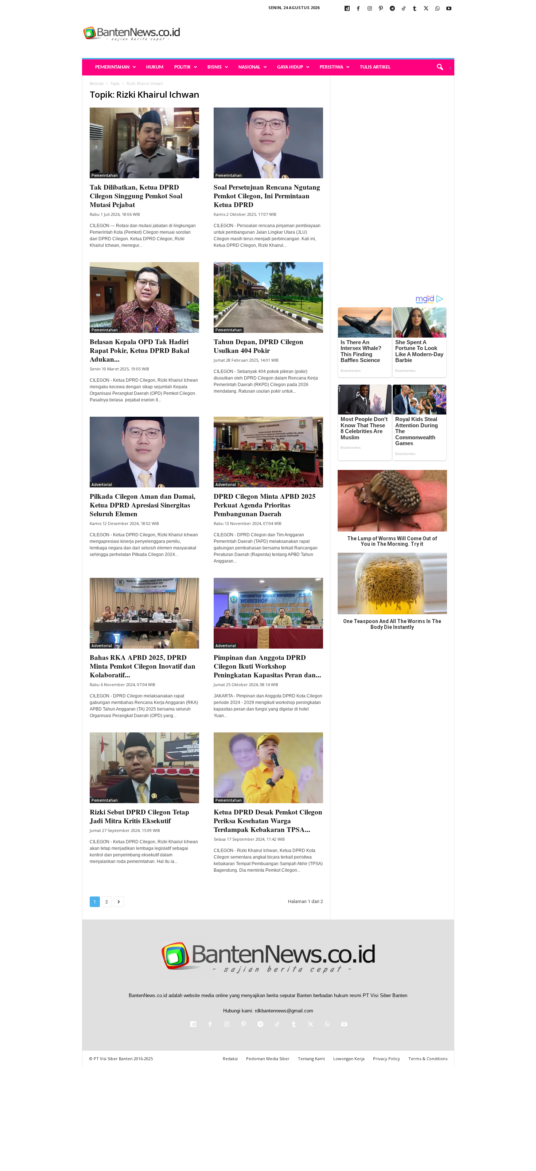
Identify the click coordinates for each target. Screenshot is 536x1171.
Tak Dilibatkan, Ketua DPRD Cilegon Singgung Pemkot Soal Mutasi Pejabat (136, 195)
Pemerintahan (112, 67)
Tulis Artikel (375, 67)
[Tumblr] (415, 9)
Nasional (249, 67)
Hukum (154, 67)
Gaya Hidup (290, 67)
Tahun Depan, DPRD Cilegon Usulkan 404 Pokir (258, 345)
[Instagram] (369, 9)
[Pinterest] (381, 9)
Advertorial (102, 484)
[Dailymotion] (347, 9)
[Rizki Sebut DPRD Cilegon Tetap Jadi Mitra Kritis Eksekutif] (144, 767)
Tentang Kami (311, 1058)
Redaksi (230, 1058)
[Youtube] (448, 9)
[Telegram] (392, 9)
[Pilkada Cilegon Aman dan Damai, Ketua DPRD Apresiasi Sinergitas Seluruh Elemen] (144, 452)
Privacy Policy (386, 1058)
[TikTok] (403, 9)
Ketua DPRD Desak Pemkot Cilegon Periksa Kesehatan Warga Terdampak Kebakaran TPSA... (268, 820)
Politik (182, 67)
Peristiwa (331, 67)
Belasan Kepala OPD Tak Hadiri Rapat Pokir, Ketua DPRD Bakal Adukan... (139, 350)
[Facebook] (358, 9)
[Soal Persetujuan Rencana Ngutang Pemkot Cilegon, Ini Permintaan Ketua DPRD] (268, 143)
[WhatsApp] (437, 9)
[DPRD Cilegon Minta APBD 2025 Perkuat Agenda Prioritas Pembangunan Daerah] (268, 452)
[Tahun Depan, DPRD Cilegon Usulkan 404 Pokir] (268, 297)
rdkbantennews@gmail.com (284, 1011)
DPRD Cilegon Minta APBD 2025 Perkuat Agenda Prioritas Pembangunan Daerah (265, 504)
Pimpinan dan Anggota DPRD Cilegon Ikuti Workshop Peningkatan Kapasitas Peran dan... (267, 666)
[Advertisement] (321, 34)
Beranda (97, 83)
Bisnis (214, 67)
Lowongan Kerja (349, 1058)
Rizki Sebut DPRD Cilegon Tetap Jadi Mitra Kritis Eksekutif (139, 816)
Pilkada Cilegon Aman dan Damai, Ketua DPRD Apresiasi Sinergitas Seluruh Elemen (142, 504)
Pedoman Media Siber (268, 1058)
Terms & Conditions (427, 1058)
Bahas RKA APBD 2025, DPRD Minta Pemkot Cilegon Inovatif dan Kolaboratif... (142, 666)
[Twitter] (426, 9)
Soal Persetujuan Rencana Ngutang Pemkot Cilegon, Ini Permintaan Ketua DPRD (267, 195)
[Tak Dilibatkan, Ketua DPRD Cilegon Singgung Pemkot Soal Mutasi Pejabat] (144, 143)
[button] (441, 67)
